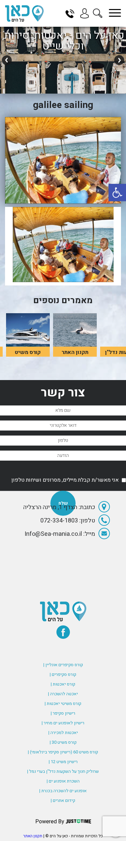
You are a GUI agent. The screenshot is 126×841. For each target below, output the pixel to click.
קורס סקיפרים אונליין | (63, 665)
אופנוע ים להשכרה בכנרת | (63, 791)
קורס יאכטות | (63, 684)
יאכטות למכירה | (63, 732)
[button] (117, 192)
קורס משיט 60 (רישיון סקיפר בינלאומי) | (63, 752)
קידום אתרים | (63, 800)
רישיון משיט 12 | (63, 761)
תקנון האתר (32, 836)
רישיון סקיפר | (63, 713)
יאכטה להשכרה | (63, 694)
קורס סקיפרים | (63, 674)
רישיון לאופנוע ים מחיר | (63, 723)
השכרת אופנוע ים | (63, 781)
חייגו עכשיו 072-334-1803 (72, 13)
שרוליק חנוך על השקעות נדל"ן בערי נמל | (63, 771)
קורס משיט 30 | (63, 742)
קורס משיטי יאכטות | (63, 703)
